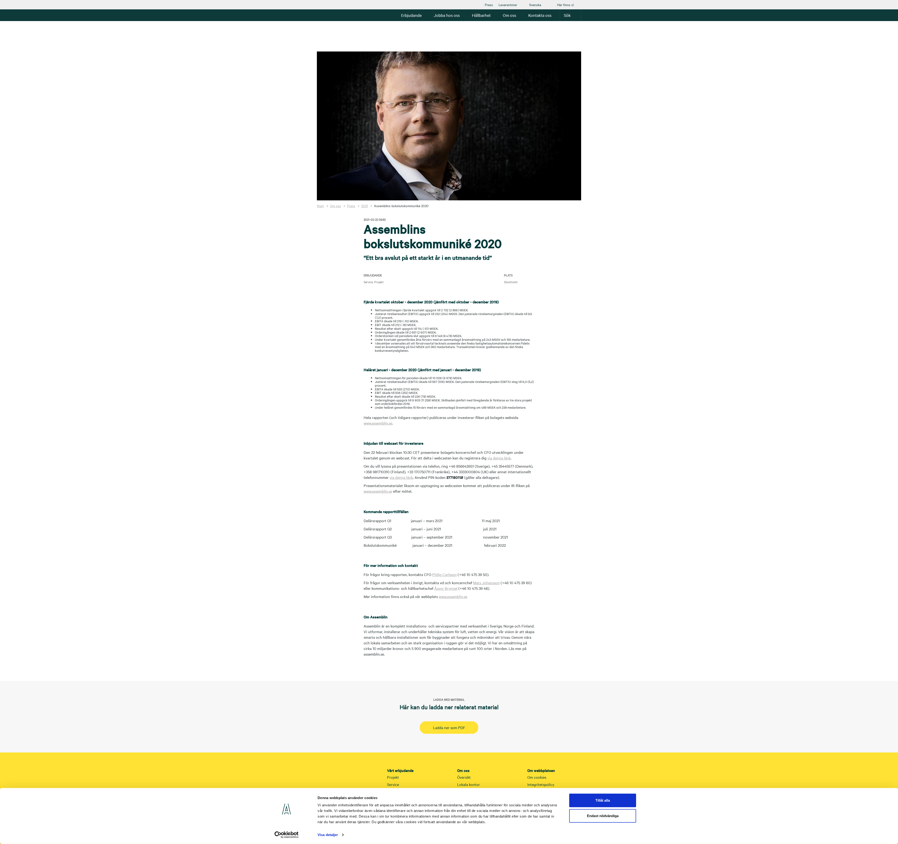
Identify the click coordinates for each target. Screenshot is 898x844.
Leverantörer (508, 4)
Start (320, 205)
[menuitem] (489, 4)
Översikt (464, 777)
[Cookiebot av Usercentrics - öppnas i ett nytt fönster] (286, 834)
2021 (364, 205)
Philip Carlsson (444, 574)
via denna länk (499, 457)
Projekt (393, 777)
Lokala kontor (468, 784)
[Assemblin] (331, 15)
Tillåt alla (602, 800)
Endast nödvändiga (603, 816)
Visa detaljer (328, 835)
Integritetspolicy (540, 784)
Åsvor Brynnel (445, 588)
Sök (567, 15)
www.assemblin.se (378, 423)
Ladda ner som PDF (449, 727)
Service (393, 784)
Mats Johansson (486, 582)
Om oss (335, 205)
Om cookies (536, 777)
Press (489, 4)
